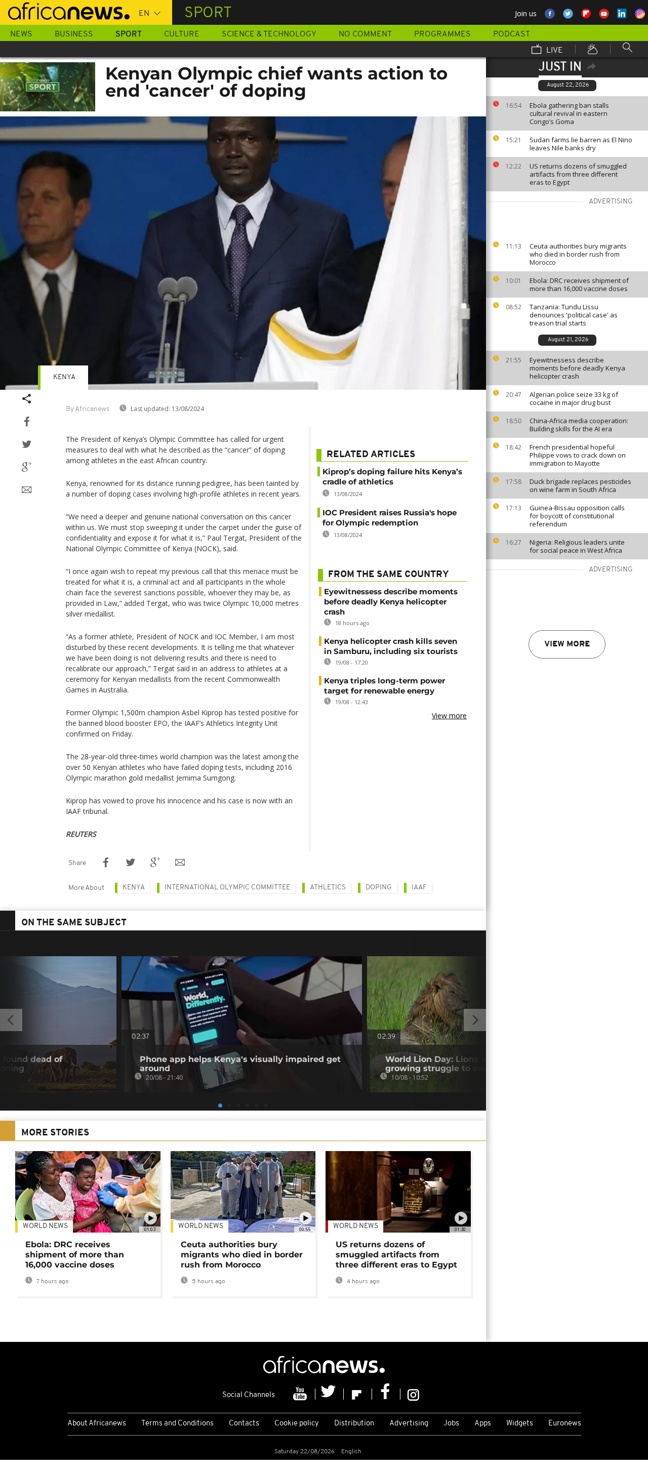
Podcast (511, 34)
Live (553, 51)
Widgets (519, 1423)
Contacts (244, 1423)
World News (45, 1226)
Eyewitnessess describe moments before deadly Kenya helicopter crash (577, 368)
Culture (181, 34)
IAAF (419, 887)
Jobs (451, 1423)
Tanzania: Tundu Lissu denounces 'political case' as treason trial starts (574, 315)
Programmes (442, 34)
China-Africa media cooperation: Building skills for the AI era (579, 425)
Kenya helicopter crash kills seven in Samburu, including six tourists (391, 646)
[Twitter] (329, 1394)
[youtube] (301, 1394)
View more (567, 644)
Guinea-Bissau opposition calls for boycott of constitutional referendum (577, 516)
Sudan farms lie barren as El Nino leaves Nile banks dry (581, 144)
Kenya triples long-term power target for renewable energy (384, 686)
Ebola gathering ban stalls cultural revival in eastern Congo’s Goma (569, 113)
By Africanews (87, 409)
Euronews (564, 1423)
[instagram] (413, 1394)
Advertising (408, 1423)
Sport (128, 34)
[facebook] (386, 1394)
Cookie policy (296, 1423)
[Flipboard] (358, 1394)
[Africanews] (65, 10)
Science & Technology (269, 34)
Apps (482, 1423)
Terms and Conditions (177, 1423)
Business (74, 34)
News (21, 34)
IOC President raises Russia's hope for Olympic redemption (389, 517)
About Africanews (96, 1423)
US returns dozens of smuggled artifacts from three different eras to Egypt (578, 174)
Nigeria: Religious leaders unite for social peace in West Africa (577, 546)
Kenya (64, 377)
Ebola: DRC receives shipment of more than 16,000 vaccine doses (579, 284)
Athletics (328, 887)
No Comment (365, 34)
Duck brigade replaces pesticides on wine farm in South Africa (580, 485)
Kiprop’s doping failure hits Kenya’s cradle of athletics (392, 476)
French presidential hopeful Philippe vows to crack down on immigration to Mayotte (578, 455)
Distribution (354, 1423)
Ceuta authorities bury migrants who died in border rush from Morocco (578, 254)
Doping (379, 887)
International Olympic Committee (227, 887)
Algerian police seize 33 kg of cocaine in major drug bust (574, 398)
